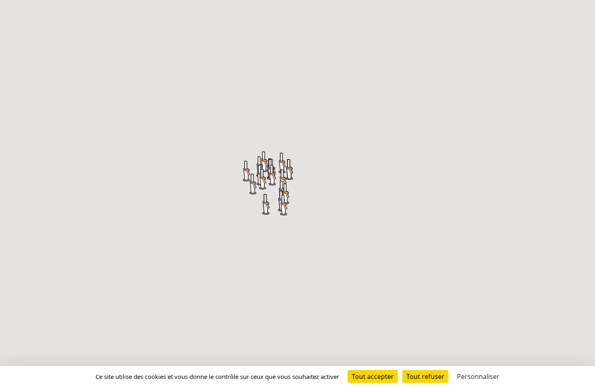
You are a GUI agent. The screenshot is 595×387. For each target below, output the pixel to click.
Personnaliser (478, 376)
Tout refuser (425, 376)
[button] (272, 175)
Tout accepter (373, 376)
